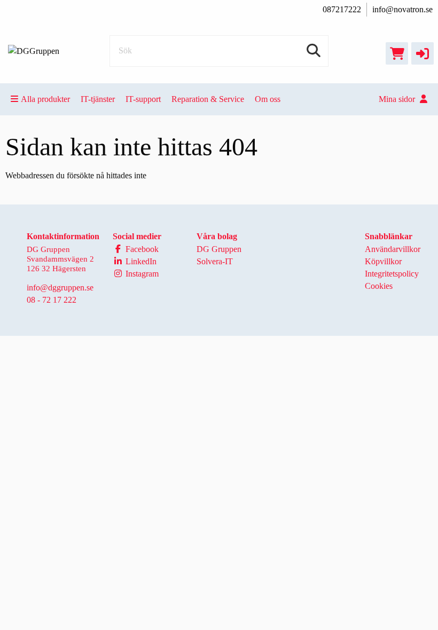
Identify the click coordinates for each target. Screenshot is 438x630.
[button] (422, 53)
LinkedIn (140, 261)
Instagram (141, 273)
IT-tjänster (98, 99)
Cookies (379, 285)
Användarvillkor (392, 249)
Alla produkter (45, 99)
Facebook (141, 249)
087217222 (342, 9)
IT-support (143, 99)
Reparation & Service (207, 99)
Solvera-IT (215, 261)
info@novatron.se (402, 9)
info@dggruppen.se (60, 287)
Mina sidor (398, 99)
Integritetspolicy (392, 273)
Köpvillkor (383, 261)
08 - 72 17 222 (51, 299)
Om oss (267, 99)
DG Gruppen (219, 249)
